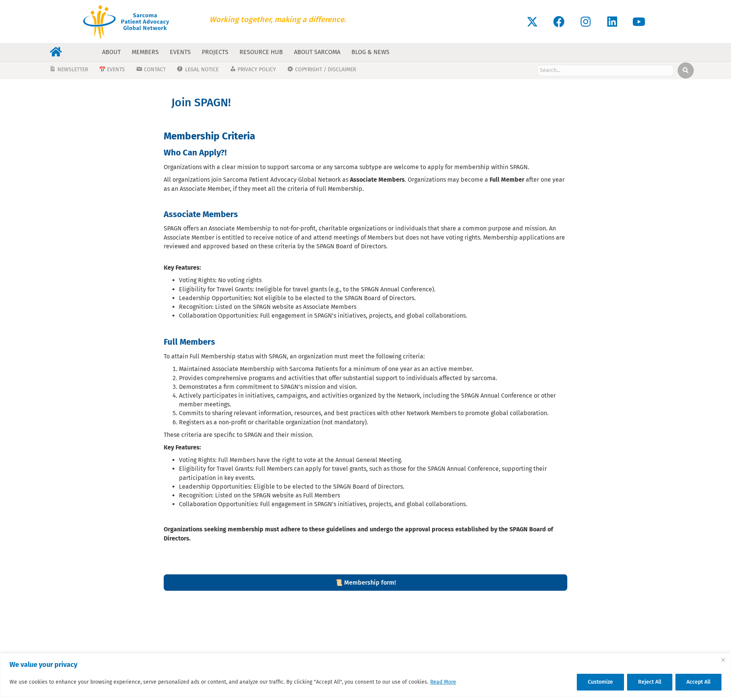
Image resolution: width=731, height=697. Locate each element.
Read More (443, 682)
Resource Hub (261, 52)
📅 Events (112, 69)
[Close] (723, 659)
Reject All (649, 682)
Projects (215, 52)
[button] (532, 21)
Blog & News (370, 52)
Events (180, 52)
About (111, 52)
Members (145, 52)
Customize (600, 682)
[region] (365, 675)
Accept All (698, 682)
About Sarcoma (317, 52)
